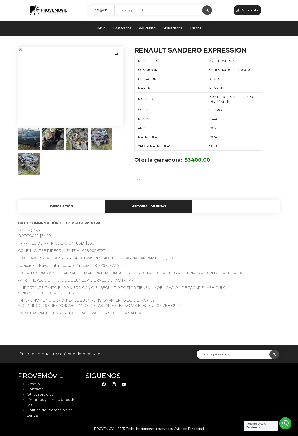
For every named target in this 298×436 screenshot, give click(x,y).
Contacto (35, 389)
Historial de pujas (148, 206)
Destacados (122, 28)
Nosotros (35, 384)
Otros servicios (40, 394)
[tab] (61, 206)
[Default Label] (124, 384)
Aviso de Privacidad (189, 429)
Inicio (101, 28)
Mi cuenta (249, 10)
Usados (195, 28)
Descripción (61, 206)
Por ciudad (147, 28)
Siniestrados (172, 28)
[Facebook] (104, 384)
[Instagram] (114, 384)
